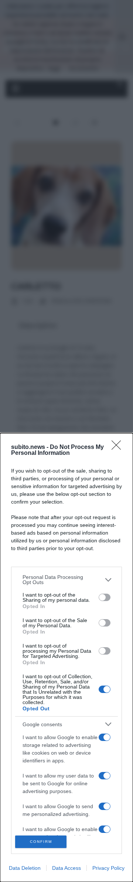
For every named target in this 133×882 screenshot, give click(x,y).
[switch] (104, 597)
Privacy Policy (108, 868)
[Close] (119, 447)
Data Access (66, 868)
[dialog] (66, 657)
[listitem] (66, 579)
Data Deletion (25, 868)
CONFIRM (41, 842)
